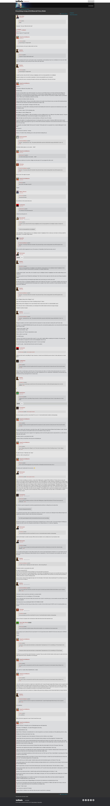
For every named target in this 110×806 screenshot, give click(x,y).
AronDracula (21, 195)
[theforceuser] (17, 253)
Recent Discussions (73, 14)
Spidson (21, 50)
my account (91, 1)
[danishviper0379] (17, 137)
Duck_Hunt (21, 16)
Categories (90, 5)
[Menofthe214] (17, 218)
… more (21, 367)
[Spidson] (17, 50)
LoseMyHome (22, 360)
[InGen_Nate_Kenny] (17, 623)
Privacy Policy (39, 802)
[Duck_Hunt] (17, 17)
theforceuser (22, 253)
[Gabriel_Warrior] (17, 192)
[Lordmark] (18, 29)
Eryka (20, 20)
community (26, 1)
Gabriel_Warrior (22, 191)
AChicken (21, 164)
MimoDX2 (21, 238)
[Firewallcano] (17, 408)
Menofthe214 (22, 217)
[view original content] (30, 411)
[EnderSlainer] (17, 393)
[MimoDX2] (17, 239)
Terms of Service (34, 802)
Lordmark (24, 30)
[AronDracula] (17, 205)
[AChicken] (17, 164)
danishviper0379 (23, 136)
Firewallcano (22, 407)
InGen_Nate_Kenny (23, 622)
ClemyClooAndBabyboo (24, 36)
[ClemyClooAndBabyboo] (17, 37)
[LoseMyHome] (17, 361)
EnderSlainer (22, 392)
